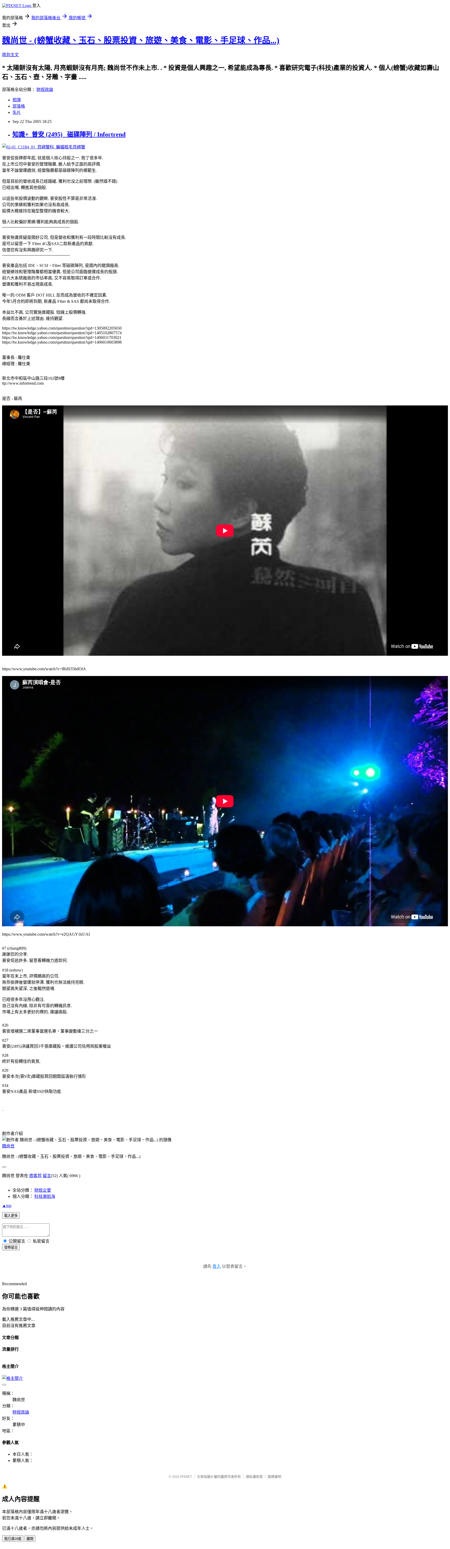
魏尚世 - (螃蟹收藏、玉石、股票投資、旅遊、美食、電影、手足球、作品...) (140, 40)
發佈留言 (11, 1247)
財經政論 (44, 89)
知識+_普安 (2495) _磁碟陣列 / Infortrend (69, 134)
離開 (30, 1539)
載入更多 (11, 1216)
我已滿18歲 (12, 1539)
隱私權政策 (254, 1477)
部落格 (18, 106)
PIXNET (186, 1477)
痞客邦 (35, 1175)
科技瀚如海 (44, 1196)
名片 (16, 112)
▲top (6, 1205)
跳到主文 (10, 54)
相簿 (16, 100)
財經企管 (42, 1190)
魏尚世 (8, 1146)
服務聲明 (274, 1477)
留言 (47, 1175)
